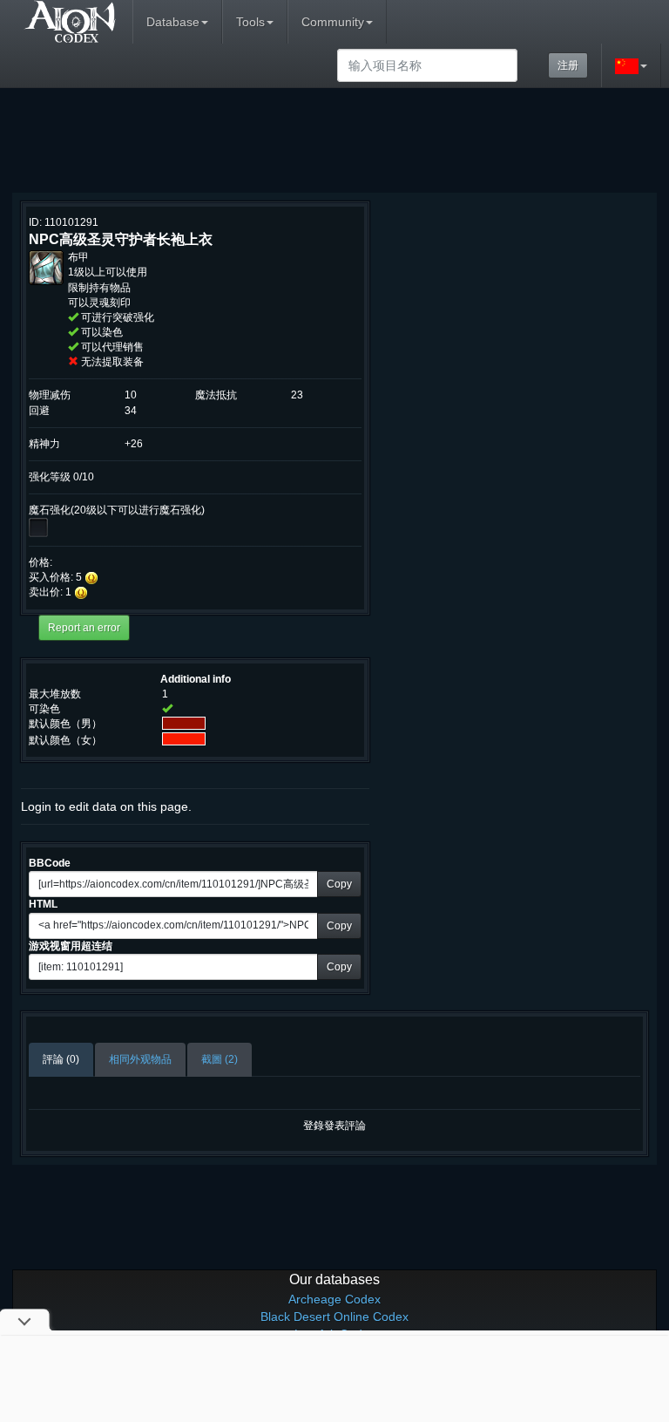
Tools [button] (250, 22)
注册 (568, 65)
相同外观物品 (140, 1059)
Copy (339, 884)
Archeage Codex (334, 1299)
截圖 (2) (219, 1059)
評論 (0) (61, 1059)
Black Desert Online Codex (334, 1316)
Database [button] (172, 22)
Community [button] (332, 22)
